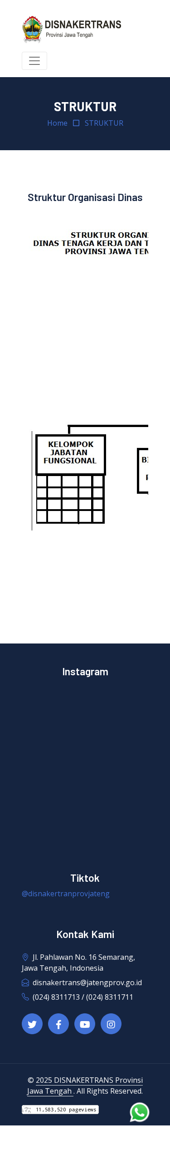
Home (57, 123)
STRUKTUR (104, 123)
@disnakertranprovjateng (66, 894)
